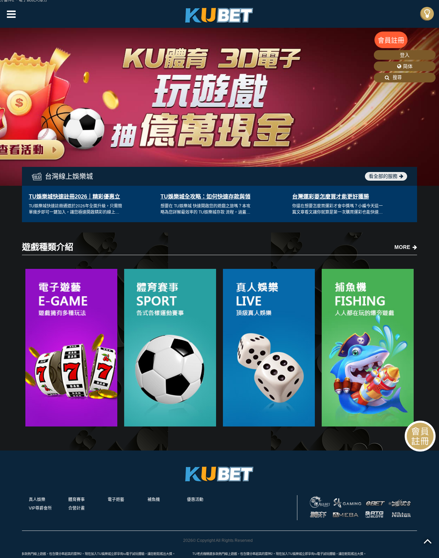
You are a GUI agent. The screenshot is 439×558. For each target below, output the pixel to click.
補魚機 (153, 499)
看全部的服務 (383, 176)
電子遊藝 (116, 499)
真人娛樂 (37, 499)
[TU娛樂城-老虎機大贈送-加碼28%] (219, 14)
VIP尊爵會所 (40, 508)
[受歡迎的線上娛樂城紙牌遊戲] (170, 347)
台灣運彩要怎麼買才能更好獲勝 (330, 197)
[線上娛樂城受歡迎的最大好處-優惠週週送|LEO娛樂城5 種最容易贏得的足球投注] (368, 347)
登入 (405, 55)
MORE (402, 247)
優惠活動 (195, 499)
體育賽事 (76, 499)
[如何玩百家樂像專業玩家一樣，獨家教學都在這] (269, 347)
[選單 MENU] (427, 14)
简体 (408, 66)
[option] (219, 107)
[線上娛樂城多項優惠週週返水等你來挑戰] (71, 347)
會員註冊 (391, 40)
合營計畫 (76, 508)
